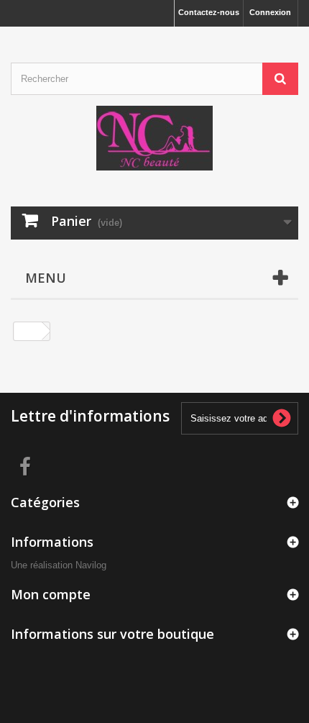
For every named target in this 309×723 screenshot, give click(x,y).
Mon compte (51, 594)
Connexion (270, 12)
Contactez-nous (208, 12)
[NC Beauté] (154, 138)
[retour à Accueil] (28, 331)
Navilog (90, 565)
